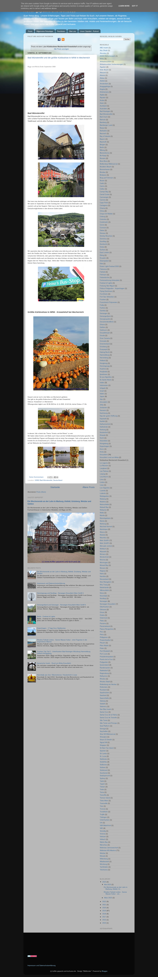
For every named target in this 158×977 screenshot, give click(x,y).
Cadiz (102, 183)
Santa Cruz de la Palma (108, 715)
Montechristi (104, 557)
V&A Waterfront (105, 825)
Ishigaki (102, 388)
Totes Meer (104, 800)
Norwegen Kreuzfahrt (107, 604)
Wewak (102, 856)
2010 (104, 923)
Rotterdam (104, 687)
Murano (102, 568)
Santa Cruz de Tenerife (108, 717)
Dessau (102, 233)
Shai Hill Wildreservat (107, 734)
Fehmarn (103, 275)
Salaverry (103, 706)
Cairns (102, 186)
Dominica (103, 239)
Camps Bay (104, 192)
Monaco (103, 554)
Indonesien (104, 385)
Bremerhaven (105, 169)
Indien (102, 382)
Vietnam (103, 836)
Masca (102, 532)
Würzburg (103, 864)
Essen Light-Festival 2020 (109, 266)
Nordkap (103, 598)
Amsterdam (104, 84)
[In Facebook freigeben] (55, 477)
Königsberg (104, 443)
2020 (104, 908)
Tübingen (103, 817)
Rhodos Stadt (105, 681)
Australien (103, 109)
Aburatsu (103, 53)
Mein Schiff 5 (104, 543)
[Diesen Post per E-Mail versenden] (48, 477)
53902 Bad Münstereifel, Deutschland (48, 480)
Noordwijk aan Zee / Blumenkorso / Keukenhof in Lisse (57, 675)
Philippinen (104, 637)
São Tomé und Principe (108, 723)
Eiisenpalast (104, 261)
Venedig (103, 831)
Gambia (103, 311)
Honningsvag (104, 366)
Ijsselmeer (103, 374)
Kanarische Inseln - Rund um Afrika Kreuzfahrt (54, 663)
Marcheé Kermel (106, 526)
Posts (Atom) (41, 492)
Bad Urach (104, 117)
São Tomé (103, 720)
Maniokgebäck (105, 518)
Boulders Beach (105, 167)
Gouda (102, 335)
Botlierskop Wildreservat (109, 164)
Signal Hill (103, 742)
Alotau (102, 78)
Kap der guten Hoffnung (108, 416)
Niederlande (104, 587)
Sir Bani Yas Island (106, 748)
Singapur (103, 745)
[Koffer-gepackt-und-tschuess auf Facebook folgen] (59, 40)
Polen (102, 648)
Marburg (103, 524)
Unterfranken (104, 820)
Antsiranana (104, 92)
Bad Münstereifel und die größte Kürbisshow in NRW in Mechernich (59, 58)
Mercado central (106, 546)
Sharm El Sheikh (106, 740)
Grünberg (103, 346)
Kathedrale (104, 427)
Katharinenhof (105, 424)
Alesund (103, 72)
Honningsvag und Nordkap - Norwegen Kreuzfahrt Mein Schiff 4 (60, 593)
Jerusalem (103, 402)
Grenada (103, 341)
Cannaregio (104, 197)
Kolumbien (104, 441)
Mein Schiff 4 (104, 540)
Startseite (55, 487)
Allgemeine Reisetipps (44, 31)
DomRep (103, 241)
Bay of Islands (105, 136)
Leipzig (102, 474)
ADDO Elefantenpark (107, 56)
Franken (103, 299)
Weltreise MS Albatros (108, 850)
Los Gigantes (105, 488)
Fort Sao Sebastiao (107, 297)
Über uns (72, 31)
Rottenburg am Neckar (108, 684)
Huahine (103, 369)
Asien (102, 103)
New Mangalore (105, 582)
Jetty (101, 405)
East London (104, 252)
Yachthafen (104, 867)
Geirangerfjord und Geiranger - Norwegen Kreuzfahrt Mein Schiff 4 (61, 605)
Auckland (103, 106)
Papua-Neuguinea (106, 629)
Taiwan (102, 787)
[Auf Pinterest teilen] (57, 477)
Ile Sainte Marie (105, 380)
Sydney (102, 778)
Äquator (103, 97)
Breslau (102, 172)
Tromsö (102, 809)
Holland (102, 360)
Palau (102, 621)
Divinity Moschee (106, 236)
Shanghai (103, 737)
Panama (103, 623)
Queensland (104, 665)
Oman (102, 612)
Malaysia (103, 510)
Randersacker (105, 668)
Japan (102, 396)
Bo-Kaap (103, 155)
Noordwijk (103, 596)
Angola (102, 89)
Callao (102, 189)
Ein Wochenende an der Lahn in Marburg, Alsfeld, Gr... (115, 888)
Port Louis (103, 654)
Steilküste (103, 759)
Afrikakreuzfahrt (105, 61)
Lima (101, 479)
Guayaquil (103, 349)
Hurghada (103, 371)
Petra (102, 634)
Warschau (103, 845)
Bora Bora (103, 161)
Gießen (102, 327)
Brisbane (103, 175)
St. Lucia (103, 756)
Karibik (102, 421)
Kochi (102, 438)
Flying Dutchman (106, 291)
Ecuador (103, 258)
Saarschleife (104, 698)
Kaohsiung (104, 413)
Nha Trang (104, 585)
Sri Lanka (103, 753)
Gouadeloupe (105, 333)
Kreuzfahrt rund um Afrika (109, 457)
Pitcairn (102, 643)
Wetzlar (102, 853)
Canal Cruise (104, 194)
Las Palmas (104, 471)
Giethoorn (103, 330)
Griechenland (105, 344)
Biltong (102, 150)
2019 (104, 911)
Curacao (103, 227)
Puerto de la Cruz (106, 659)
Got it (135, 6)
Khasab (102, 435)
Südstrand (103, 770)
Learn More (124, 6)
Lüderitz (103, 493)
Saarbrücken (104, 692)
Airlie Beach (104, 70)
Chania (102, 208)
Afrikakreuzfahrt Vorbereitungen (111, 64)
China (102, 211)
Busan (102, 180)
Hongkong (103, 363)
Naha (102, 573)
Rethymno (103, 676)
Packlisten (61, 31)
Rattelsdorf (104, 670)
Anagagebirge (105, 86)
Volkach (102, 839)
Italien (102, 394)
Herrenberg (104, 358)
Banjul (102, 128)
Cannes (102, 200)
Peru (101, 632)
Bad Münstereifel (106, 114)
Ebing (102, 255)
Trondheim (104, 812)
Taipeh (102, 784)
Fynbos (102, 308)
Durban (102, 250)
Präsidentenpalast (106, 657)
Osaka (102, 615)
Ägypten (103, 67)
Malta (102, 513)
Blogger (104, 971)
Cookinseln (104, 222)
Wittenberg (104, 859)
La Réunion (104, 465)
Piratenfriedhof (105, 640)
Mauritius (103, 538)
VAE (101, 828)
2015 (104, 920)
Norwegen (103, 601)
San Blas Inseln (105, 709)
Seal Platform (105, 726)
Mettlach (103, 549)
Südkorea (103, 765)
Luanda (102, 490)
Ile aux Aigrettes (106, 377)
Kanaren (103, 410)
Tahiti (102, 781)
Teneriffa (103, 795)
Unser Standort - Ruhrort (89, 31)
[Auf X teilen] (53, 477)
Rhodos (102, 679)
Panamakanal (105, 626)
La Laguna (104, 463)
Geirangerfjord (105, 316)
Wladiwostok (104, 861)
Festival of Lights (106, 283)
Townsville (103, 803)
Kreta (102, 452)
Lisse (102, 485)
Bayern (102, 139)
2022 (104, 901)
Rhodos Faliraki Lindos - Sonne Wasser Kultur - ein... (115, 893)
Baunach (103, 133)
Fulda (102, 305)
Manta (102, 521)
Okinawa (103, 609)
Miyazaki (103, 551)
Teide (102, 789)
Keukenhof (104, 432)
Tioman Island (105, 798)
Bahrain (102, 119)
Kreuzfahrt (103, 454)
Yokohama (104, 870)
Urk (101, 823)
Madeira (103, 502)
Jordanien (103, 407)
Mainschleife (104, 504)
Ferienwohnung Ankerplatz (109, 280)
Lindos (102, 482)
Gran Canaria (105, 338)
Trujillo (102, 814)
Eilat (101, 263)
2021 (104, 905)
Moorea (102, 560)
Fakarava (103, 269)
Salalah (102, 704)
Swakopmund (105, 775)
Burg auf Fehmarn (106, 178)
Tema (102, 792)
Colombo (103, 219)
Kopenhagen (104, 446)
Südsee (102, 767)
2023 (104, 882)
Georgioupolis (105, 319)
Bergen (102, 144)
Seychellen (104, 731)
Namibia (103, 576)
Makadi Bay (104, 507)
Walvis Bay (104, 842)
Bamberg (103, 122)
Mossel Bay (104, 565)
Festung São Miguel (107, 286)
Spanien (103, 751)
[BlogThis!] (51, 477)
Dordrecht (103, 244)
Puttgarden (104, 662)
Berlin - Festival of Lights (46, 616)
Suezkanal (103, 773)
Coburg (102, 216)
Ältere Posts (89, 487)
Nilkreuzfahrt (104, 590)
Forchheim (104, 294)
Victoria (102, 834)
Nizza (102, 593)
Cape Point (104, 203)
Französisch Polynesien (108, 302)
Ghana (102, 324)
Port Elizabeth (105, 651)
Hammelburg (104, 355)
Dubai (102, 247)
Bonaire (102, 158)
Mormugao (104, 562)
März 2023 (108, 898)
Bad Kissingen (105, 111)
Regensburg (104, 673)
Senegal (103, 729)
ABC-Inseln (104, 48)
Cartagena (104, 205)
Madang (103, 499)
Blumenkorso (104, 153)
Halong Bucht (105, 352)
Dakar (102, 230)
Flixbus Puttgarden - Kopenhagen (112, 288)
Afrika (102, 59)
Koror (102, 449)
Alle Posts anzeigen (61, 49)
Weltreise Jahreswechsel (109, 848)
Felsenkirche (104, 277)
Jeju (101, 399)
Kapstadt (103, 419)
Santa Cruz (104, 712)
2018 (104, 914)
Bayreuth (103, 142)
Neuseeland (104, 579)
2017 (104, 917)
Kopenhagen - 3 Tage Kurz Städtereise (51, 628)
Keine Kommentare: (36, 477)
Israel (102, 391)
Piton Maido (104, 645)
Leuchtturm (104, 477)
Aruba (102, 100)
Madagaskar (104, 496)
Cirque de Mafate (106, 214)
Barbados (103, 131)
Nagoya (102, 571)
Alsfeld (102, 81)
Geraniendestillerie (107, 322)
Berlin (102, 147)
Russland (103, 690)
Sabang (102, 701)
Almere (102, 75)
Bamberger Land (106, 125)
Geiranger (103, 313)
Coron (102, 225)
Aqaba (102, 95)
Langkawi (103, 468)
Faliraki (102, 272)
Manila (102, 515)
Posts (30, 31)
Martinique (104, 529)
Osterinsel (103, 618)
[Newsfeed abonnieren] (63, 40)
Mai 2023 (108, 884)
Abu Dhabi (103, 50)
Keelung (103, 430)
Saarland (103, 695)
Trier (101, 806)
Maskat (102, 535)
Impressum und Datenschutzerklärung (51, 583)
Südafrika (103, 762)
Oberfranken (104, 607)
